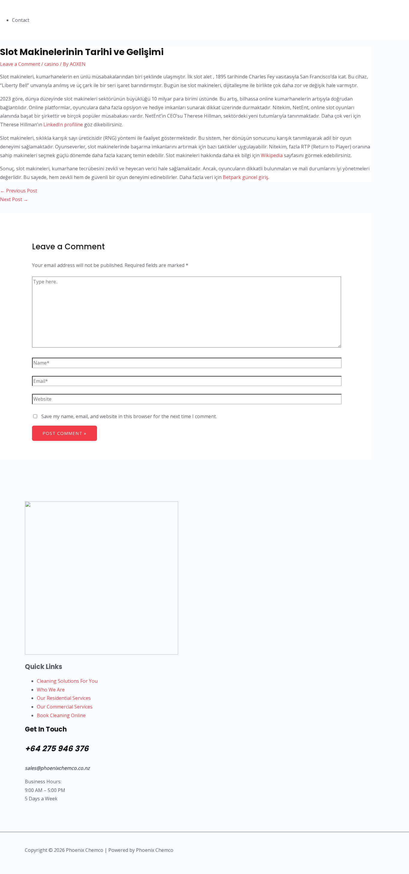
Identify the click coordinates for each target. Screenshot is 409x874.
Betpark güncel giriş (245, 177)
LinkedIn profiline (63, 124)
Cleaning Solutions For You (67, 681)
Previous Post (18, 190)
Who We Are (51, 689)
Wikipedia (272, 155)
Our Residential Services (64, 698)
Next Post (14, 199)
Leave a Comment (20, 64)
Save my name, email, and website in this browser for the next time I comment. (129, 416)
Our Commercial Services (65, 706)
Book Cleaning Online (61, 715)
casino (51, 64)
